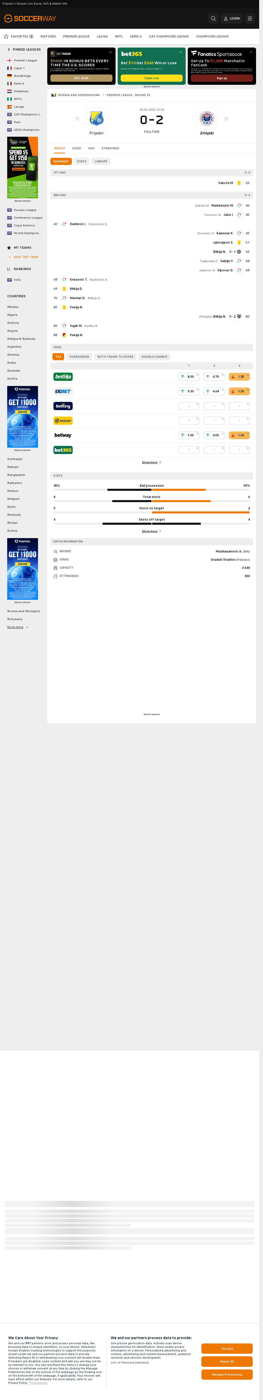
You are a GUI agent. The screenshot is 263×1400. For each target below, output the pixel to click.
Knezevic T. (78, 280)
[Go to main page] (39, 18)
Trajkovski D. (209, 261)
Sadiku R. (91, 326)
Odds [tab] (76, 148)
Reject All (227, 1361)
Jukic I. (228, 215)
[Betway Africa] (63, 435)
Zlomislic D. (205, 233)
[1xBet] (63, 391)
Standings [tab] (110, 148)
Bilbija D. (94, 298)
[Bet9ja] (63, 377)
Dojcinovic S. (98, 224)
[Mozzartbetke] (63, 421)
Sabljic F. (226, 261)
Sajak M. (76, 326)
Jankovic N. (207, 270)
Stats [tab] (81, 161)
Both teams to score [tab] (115, 356)
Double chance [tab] (154, 356)
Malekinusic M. (222, 206)
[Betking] (63, 406)
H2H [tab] (91, 148)
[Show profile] (96, 118)
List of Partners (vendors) (130, 1362)
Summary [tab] (61, 161)
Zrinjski (207, 133)
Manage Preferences (227, 1374)
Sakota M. (202, 206)
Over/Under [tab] (79, 356)
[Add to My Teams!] (77, 118)
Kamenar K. (225, 233)
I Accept (227, 1348)
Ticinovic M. (212, 215)
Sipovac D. (225, 270)
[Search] (213, 18)
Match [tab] (59, 148)
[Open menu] (250, 18)
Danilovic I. (78, 224)
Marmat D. (78, 298)
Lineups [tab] (101, 161)
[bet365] (63, 450)
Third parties (38, 1383)
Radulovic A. (98, 280)
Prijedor (96, 133)
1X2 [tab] (58, 356)
